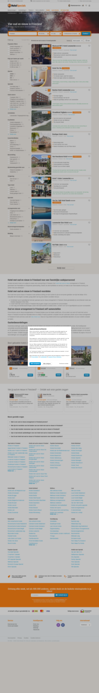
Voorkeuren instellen (63, 363)
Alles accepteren (35, 363)
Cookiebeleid (43, 357)
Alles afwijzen (47, 363)
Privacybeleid (34, 357)
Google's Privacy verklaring (54, 357)
